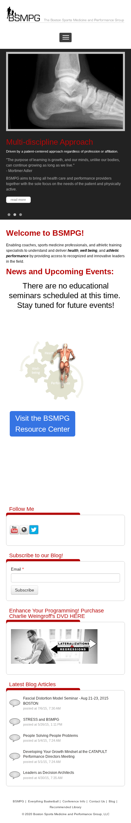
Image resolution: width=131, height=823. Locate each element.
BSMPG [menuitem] (18, 801)
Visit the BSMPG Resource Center (42, 423)
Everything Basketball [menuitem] (43, 801)
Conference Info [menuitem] (73, 801)
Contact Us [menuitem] (97, 801)
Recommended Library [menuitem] (65, 807)
